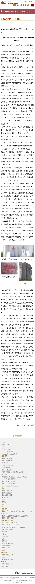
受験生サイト (5, 444)
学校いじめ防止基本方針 (9, 483)
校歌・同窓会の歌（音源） (9, 481)
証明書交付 (5, 550)
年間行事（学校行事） (8, 465)
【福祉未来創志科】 (7, 492)
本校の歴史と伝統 (7, 460)
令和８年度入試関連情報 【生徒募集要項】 (14, 527)
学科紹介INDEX (6, 449)
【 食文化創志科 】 (7, 495)
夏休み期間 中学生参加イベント (11, 522)
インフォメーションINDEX (9, 453)
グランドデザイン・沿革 (9, 463)
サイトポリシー (6, 566)
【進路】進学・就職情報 (9, 518)
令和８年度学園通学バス (9, 559)
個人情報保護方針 (7, 564)
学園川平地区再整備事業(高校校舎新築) (13, 472)
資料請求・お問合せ (7, 532)
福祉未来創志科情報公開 (9, 479)
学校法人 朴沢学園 (7, 470)
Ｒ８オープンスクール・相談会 (10, 525)
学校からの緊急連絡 (7, 543)
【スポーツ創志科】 (7, 490)
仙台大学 (4, 474)
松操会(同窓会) (6, 545)
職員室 (3, 499)
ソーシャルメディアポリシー (10, 486)
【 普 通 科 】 (7, 497)
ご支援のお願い (6, 548)
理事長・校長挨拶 (7, 458)
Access (3, 557)
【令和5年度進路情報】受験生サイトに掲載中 (15, 515)
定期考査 (4, 541)
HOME (3, 447)
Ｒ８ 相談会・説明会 (7, 529)
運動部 (3, 504)
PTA (3, 538)
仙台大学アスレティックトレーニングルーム (14, 476)
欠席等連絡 (5, 536)
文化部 (3, 506)
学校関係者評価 (6, 467)
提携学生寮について (7, 555)
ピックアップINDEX (7, 451)
